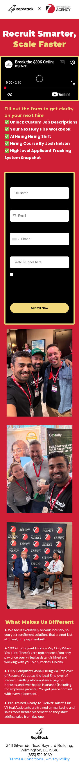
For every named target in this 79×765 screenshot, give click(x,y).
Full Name (18, 182)
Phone (15, 228)
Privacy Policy (58, 759)
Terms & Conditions (26, 759)
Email (15, 205)
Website (16, 252)
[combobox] (15, 239)
